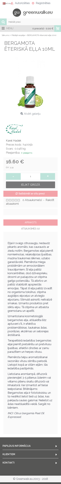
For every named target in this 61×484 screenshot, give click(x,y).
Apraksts (30, 222)
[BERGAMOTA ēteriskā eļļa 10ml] (30, 84)
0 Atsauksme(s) (32, 200)
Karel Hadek (13, 140)
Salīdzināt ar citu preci (31, 193)
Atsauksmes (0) (30, 228)
